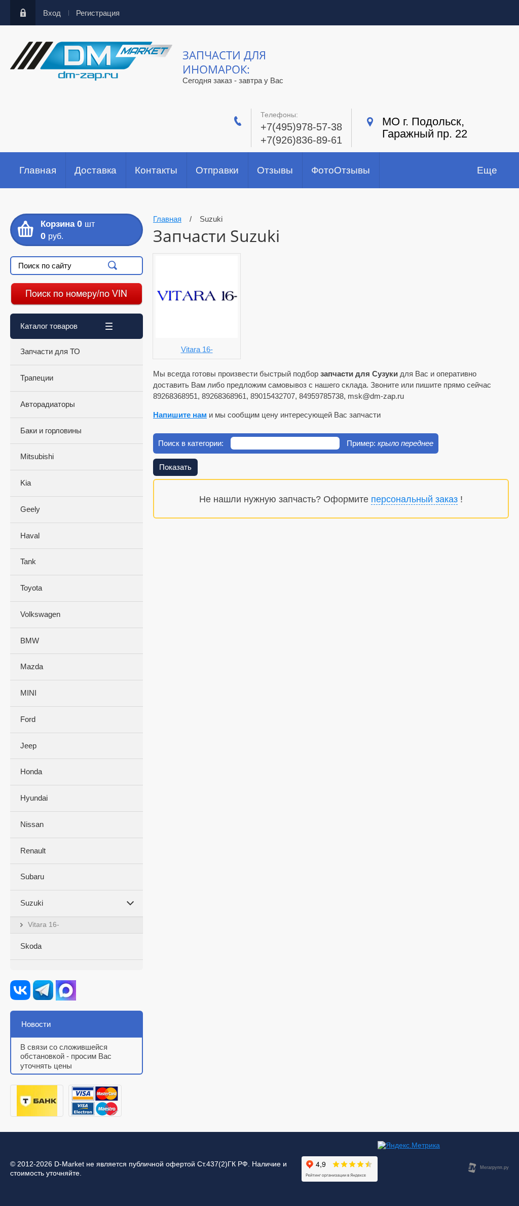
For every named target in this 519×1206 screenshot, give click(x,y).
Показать (175, 467)
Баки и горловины (51, 430)
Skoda (31, 946)
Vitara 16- (43, 924)
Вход (52, 13)
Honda (31, 771)
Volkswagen (40, 614)
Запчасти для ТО (50, 351)
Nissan (32, 824)
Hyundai (34, 798)
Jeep (28, 745)
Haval (30, 535)
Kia (25, 482)
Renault (33, 850)
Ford (27, 719)
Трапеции (36, 377)
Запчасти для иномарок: (224, 62)
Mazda (31, 666)
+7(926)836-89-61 (301, 140)
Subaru (32, 876)
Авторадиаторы (47, 404)
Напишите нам (180, 414)
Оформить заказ (76, 230)
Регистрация (98, 13)
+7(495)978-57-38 (301, 126)
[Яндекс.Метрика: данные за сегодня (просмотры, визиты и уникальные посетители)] (409, 1145)
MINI (28, 692)
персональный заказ (414, 499)
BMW (29, 640)
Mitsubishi (37, 456)
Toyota (31, 587)
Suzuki (31, 903)
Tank (28, 561)
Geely (30, 509)
